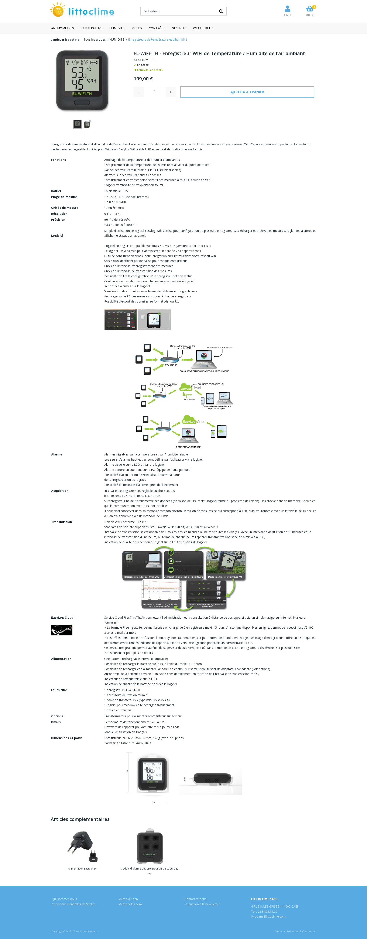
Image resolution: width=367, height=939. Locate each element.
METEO (136, 28)
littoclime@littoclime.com (268, 916)
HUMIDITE (117, 28)
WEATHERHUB (203, 28)
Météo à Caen (128, 899)
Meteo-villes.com (130, 904)
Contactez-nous (195, 899)
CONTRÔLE (157, 28)
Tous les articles (94, 39)
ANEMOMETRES (62, 28)
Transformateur (115, 716)
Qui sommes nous (64, 899)
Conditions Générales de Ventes (74, 904)
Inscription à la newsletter (202, 904)
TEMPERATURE (91, 28)
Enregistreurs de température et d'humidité (157, 39)
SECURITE (179, 28)
